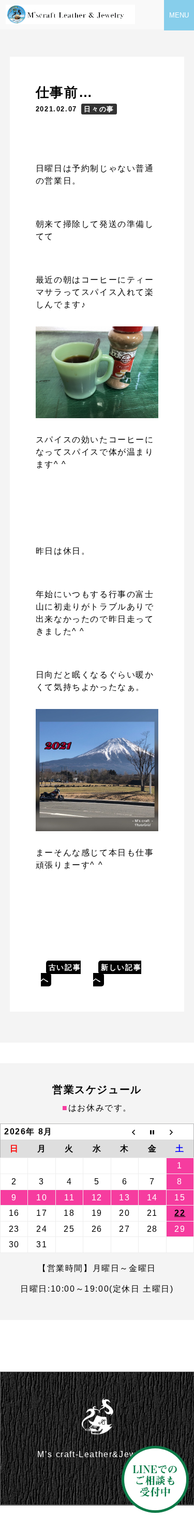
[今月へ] (152, 1132)
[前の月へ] (124, 1132)
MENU (179, 15)
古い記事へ (61, 973)
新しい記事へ (117, 973)
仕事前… (64, 92)
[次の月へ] (179, 1132)
